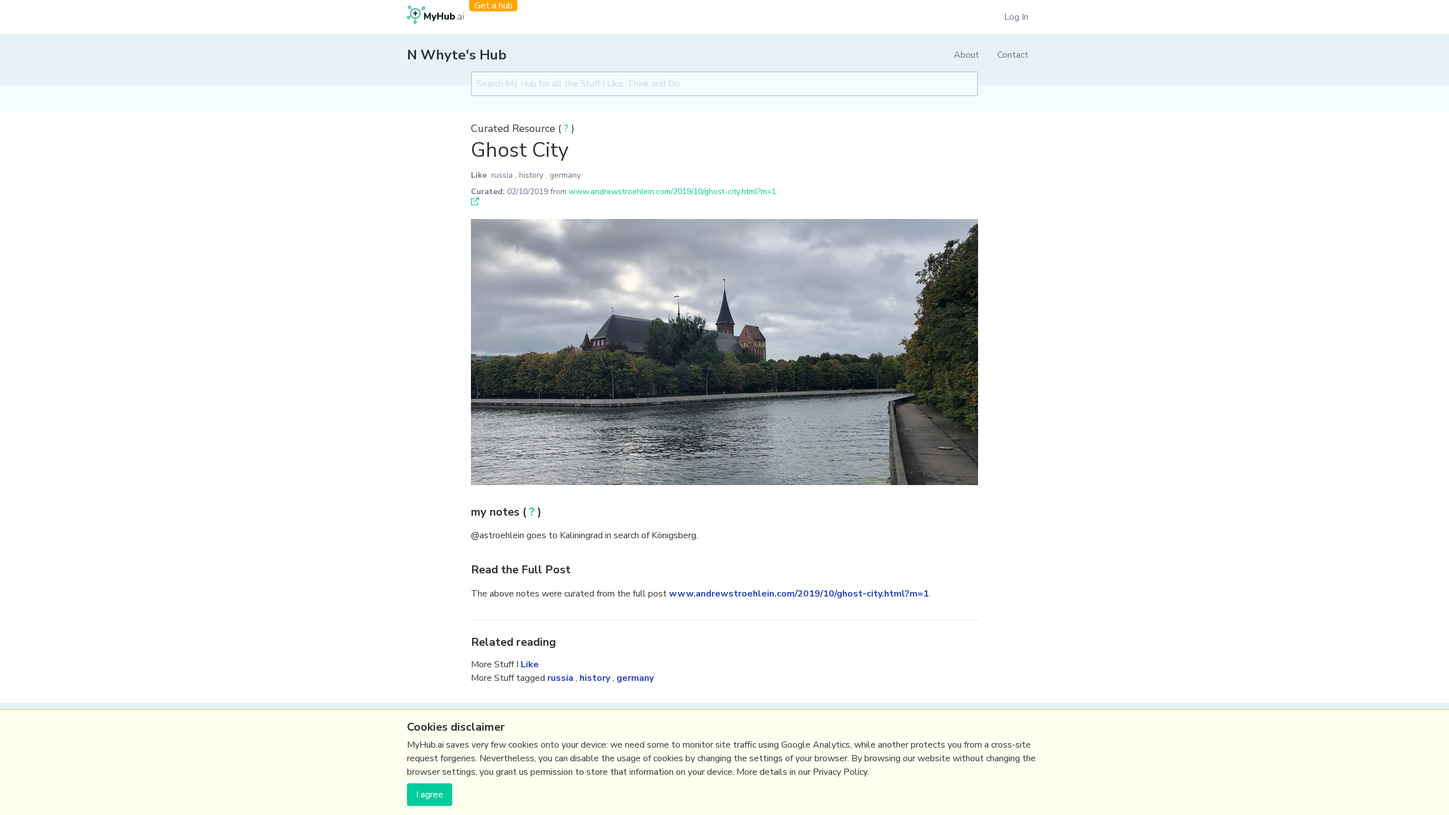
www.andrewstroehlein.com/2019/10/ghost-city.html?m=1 (672, 191)
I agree (429, 794)
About (966, 55)
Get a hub (493, 5)
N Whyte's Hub (457, 55)
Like (479, 175)
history (531, 175)
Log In (1016, 17)
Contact (1012, 55)
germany (565, 175)
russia (502, 175)
